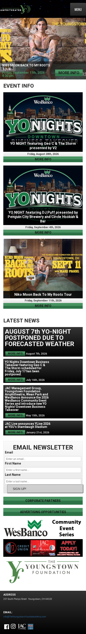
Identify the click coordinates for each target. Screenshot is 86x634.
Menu (78, 9)
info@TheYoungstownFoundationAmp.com (24, 616)
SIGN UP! (19, 489)
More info (68, 72)
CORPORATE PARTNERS (43, 500)
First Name (13, 463)
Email (9, 452)
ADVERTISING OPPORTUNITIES (43, 512)
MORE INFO (43, 159)
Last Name (13, 474)
